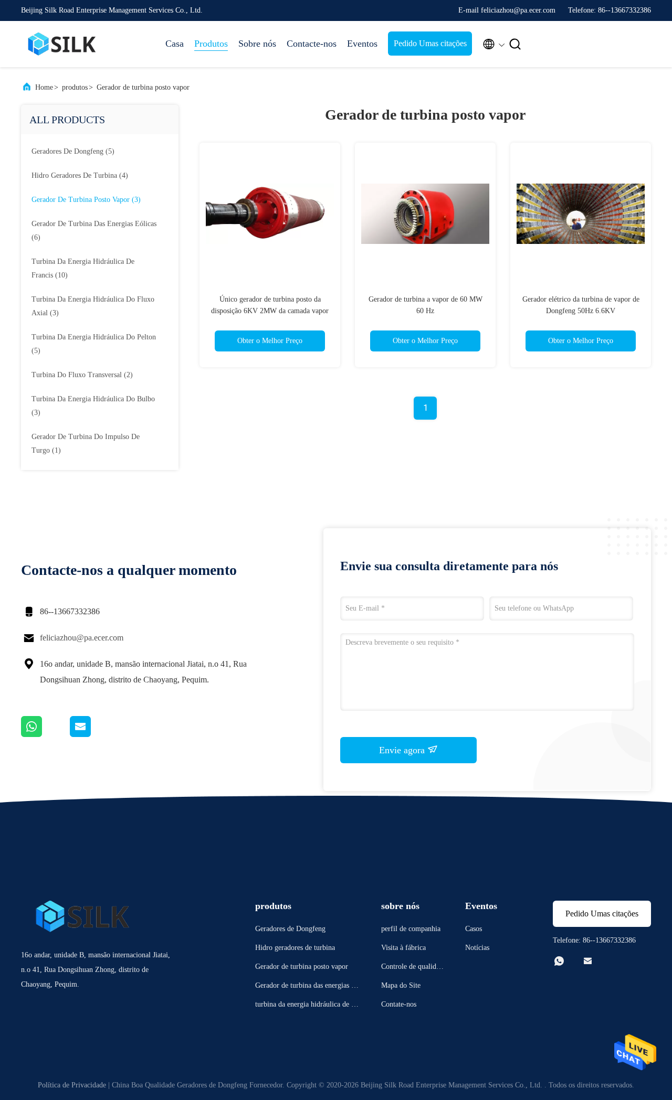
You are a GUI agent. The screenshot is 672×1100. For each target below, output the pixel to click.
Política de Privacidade (72, 1085)
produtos (75, 87)
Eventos (362, 43)
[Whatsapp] (45, 734)
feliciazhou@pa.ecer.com (81, 637)
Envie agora (403, 750)
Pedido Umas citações (430, 43)
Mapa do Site (401, 985)
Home (44, 87)
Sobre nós (257, 43)
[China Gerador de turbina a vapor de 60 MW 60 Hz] (425, 213)
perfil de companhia (410, 929)
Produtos (211, 43)
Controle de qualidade (412, 968)
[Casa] (63, 44)
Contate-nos (398, 1004)
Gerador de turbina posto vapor (143, 87)
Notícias (477, 948)
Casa (174, 43)
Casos (473, 929)
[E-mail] (93, 734)
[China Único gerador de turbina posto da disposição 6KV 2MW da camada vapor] (270, 213)
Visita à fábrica (403, 948)
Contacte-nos (312, 43)
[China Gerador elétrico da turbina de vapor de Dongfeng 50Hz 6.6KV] (581, 213)
